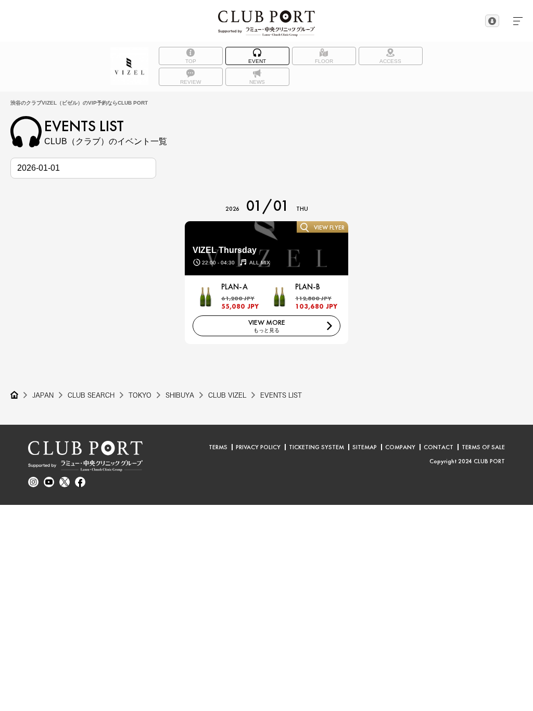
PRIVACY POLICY (258, 447)
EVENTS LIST (281, 395)
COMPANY (400, 447)
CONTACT (438, 447)
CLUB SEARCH (91, 395)
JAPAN (43, 395)
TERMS (218, 447)
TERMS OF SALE (483, 447)
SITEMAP (364, 447)
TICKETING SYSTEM (316, 447)
